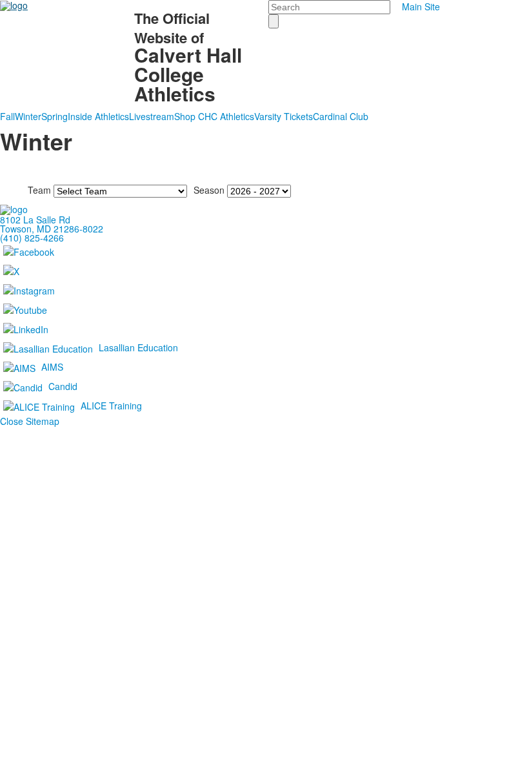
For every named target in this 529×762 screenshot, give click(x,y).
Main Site (421, 6)
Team (39, 189)
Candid (62, 386)
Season (209, 189)
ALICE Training (111, 405)
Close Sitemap (29, 421)
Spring (54, 116)
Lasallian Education (138, 347)
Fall (7, 116)
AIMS (52, 366)
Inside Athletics (98, 116)
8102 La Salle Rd (35, 219)
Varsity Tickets (283, 116)
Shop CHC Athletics (214, 116)
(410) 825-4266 (32, 237)
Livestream (151, 116)
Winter (28, 116)
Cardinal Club (340, 116)
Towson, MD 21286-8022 (51, 228)
